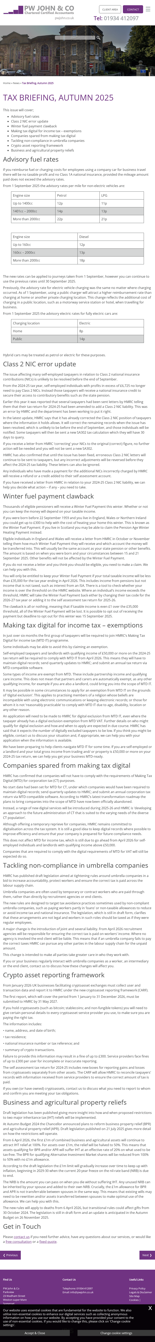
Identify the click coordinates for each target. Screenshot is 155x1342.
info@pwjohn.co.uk (81, 1292)
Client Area (110, 9)
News (16, 83)
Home (6, 83)
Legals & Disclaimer (140, 1292)
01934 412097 (121, 18)
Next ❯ (147, 1255)
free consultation (19, 1241)
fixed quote (48, 1241)
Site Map (134, 1296)
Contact (133, 9)
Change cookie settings (116, 1333)
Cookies (134, 1300)
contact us (22, 1237)
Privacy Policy (137, 1288)
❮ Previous (10, 1255)
